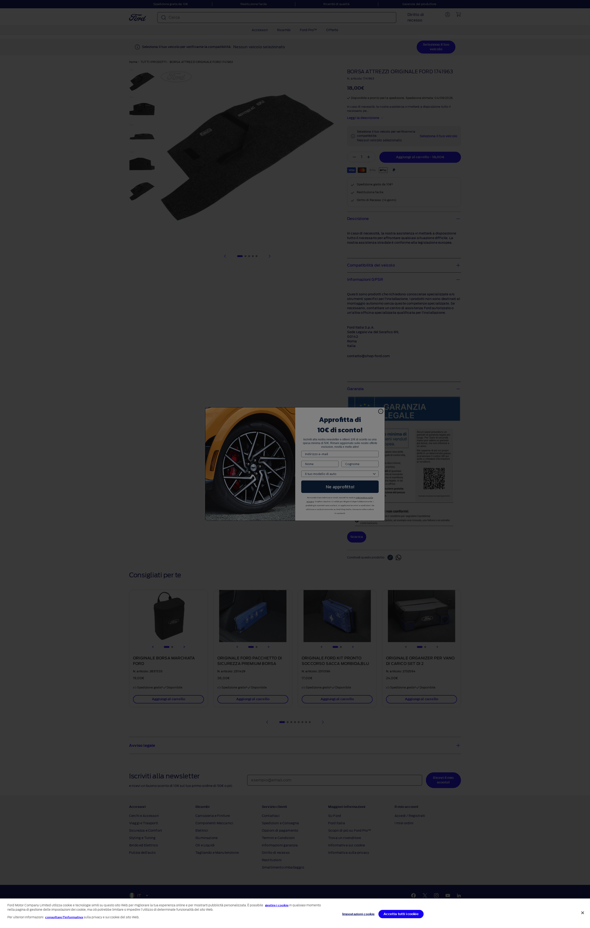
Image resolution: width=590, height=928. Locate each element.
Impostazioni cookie (358, 914)
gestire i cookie (277, 905)
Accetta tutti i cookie (401, 914)
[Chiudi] (583, 913)
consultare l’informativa (64, 917)
